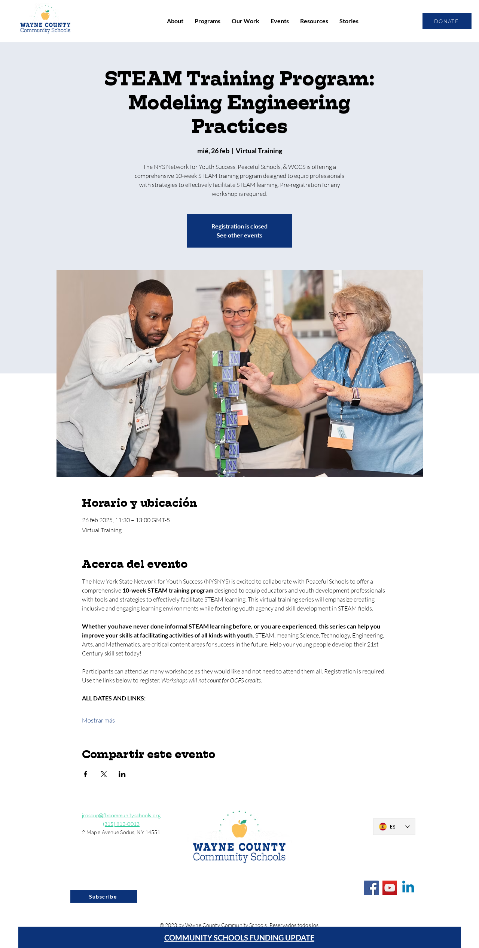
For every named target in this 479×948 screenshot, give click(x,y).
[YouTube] (389, 888)
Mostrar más (98, 720)
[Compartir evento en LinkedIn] (122, 774)
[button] (175, 21)
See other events (239, 235)
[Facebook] (371, 888)
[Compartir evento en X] (103, 774)
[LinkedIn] (408, 888)
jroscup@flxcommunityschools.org (121, 815)
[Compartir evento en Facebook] (85, 774)
